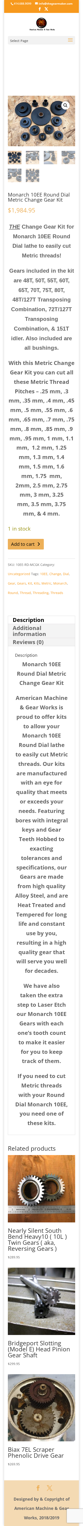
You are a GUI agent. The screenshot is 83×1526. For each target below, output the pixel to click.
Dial (66, 574)
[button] (65, 105)
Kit (30, 583)
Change (55, 574)
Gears (21, 583)
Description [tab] (28, 620)
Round (13, 593)
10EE (43, 574)
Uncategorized (19, 574)
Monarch (60, 583)
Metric (46, 583)
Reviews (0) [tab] (28, 642)
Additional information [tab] (29, 631)
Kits (37, 583)
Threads (56, 593)
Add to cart (23, 544)
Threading (41, 593)
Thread (25, 593)
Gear (11, 583)
